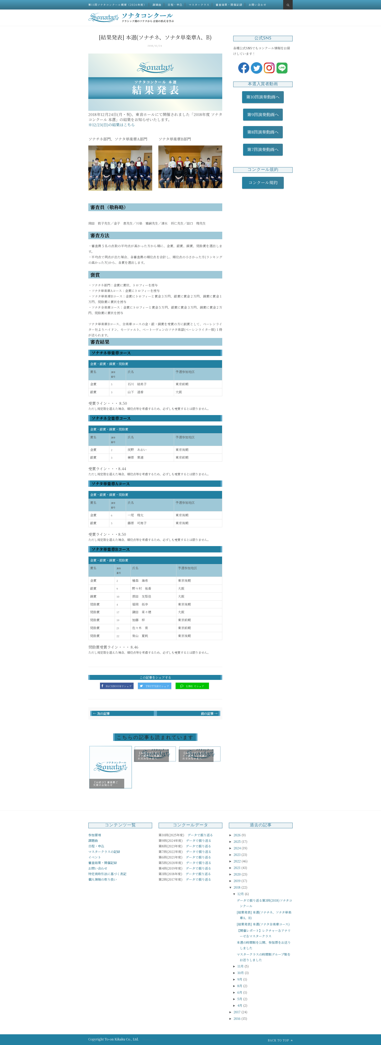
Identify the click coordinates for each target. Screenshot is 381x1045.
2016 (237, 1018)
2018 (237, 887)
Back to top (279, 1040)
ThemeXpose (149, 1039)
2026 (237, 835)
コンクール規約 (265, 182)
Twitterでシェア (157, 686)
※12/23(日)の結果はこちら (111, 124)
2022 (237, 861)
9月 (240, 979)
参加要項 (94, 835)
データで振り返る (200, 835)
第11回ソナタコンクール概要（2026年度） (117, 5)
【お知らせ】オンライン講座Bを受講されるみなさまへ (150, 755)
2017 (237, 1012)
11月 (240, 966)
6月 (240, 992)
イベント (94, 857)
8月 (240, 986)
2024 (237, 848)
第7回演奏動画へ (263, 149)
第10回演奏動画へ (263, 97)
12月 (241, 894)
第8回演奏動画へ (263, 132)
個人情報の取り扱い (102, 879)
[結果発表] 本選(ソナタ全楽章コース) (263, 924)
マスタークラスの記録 (104, 851)
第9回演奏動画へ (263, 114)
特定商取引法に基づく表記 (107, 874)
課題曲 (157, 5)
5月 (240, 999)
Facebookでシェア (119, 686)
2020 (237, 874)
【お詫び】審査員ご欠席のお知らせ (105, 783)
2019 (237, 880)
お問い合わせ (258, 5)
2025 (237, 841)
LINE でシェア (195, 686)
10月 (241, 972)
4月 (240, 1005)
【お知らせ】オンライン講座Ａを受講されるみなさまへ (195, 755)
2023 (237, 854)
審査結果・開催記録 (229, 5)
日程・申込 (175, 5)
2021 (237, 867)
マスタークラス (199, 5)
